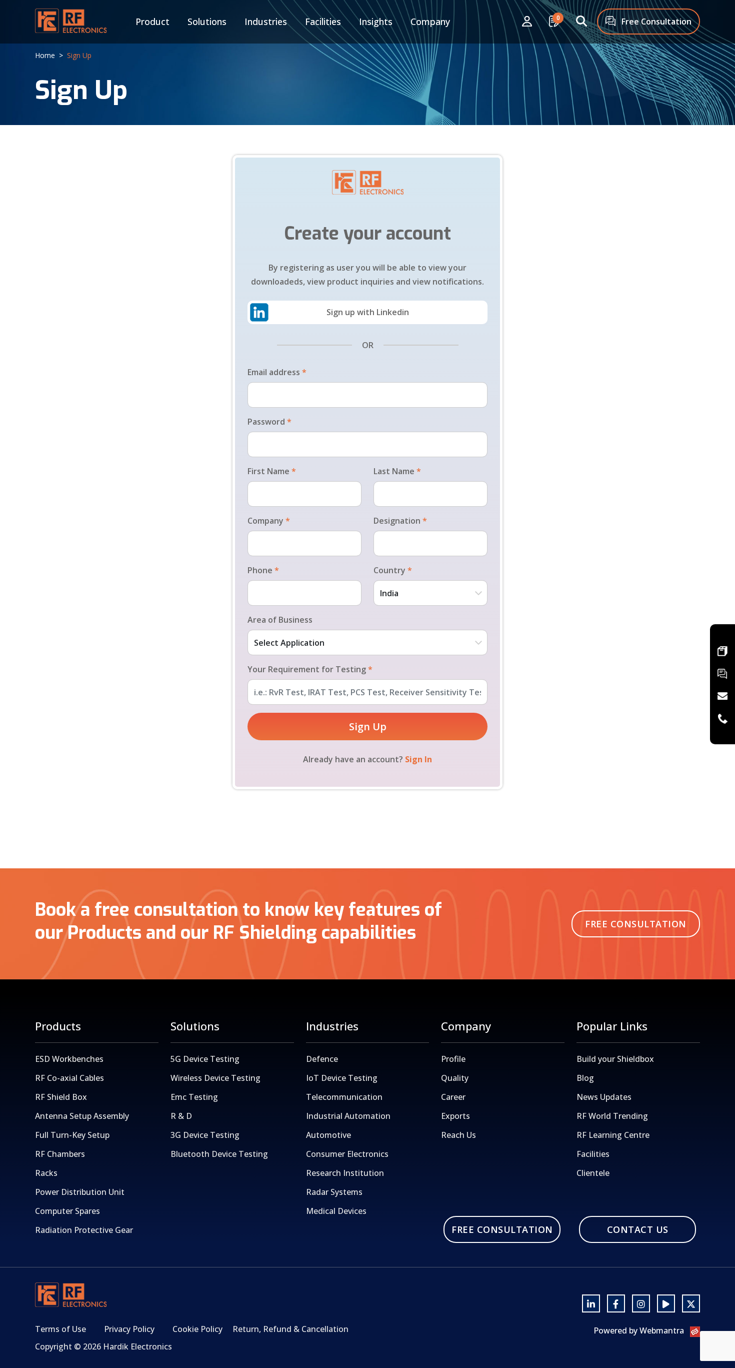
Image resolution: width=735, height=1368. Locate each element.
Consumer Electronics (347, 1153)
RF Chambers (60, 1153)
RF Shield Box (61, 1096)
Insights (375, 22)
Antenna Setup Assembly (82, 1115)
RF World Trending (612, 1115)
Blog (585, 1077)
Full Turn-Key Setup (72, 1134)
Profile (453, 1058)
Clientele (593, 1172)
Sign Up (367, 726)
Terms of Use (60, 1328)
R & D (181, 1115)
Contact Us (637, 1229)
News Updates (604, 1096)
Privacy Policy (129, 1328)
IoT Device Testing (342, 1077)
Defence (322, 1058)
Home (45, 55)
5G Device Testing (205, 1058)
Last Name (397, 471)
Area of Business (280, 619)
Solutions (207, 22)
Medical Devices (336, 1210)
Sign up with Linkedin (367, 312)
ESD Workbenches (69, 1058)
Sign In (418, 759)
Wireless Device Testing (215, 1077)
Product (153, 22)
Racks (46, 1172)
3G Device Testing (205, 1134)
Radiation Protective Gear (84, 1229)
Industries (265, 22)
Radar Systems (334, 1191)
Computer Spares (67, 1210)
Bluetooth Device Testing (219, 1153)
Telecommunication (344, 1096)
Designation (400, 520)
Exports (455, 1115)
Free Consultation (656, 21)
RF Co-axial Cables (69, 1077)
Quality (454, 1077)
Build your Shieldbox (615, 1058)
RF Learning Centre (613, 1134)
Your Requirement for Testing (310, 669)
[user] (527, 22)
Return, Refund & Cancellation (290, 1328)
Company (430, 22)
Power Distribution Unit (79, 1191)
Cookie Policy (197, 1328)
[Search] (581, 22)
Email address (277, 372)
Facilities (323, 22)
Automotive (328, 1134)
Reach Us (458, 1134)
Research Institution (345, 1172)
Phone (263, 570)
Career (453, 1096)
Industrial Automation (348, 1115)
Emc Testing (194, 1096)
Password (270, 421)
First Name (272, 471)
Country (393, 570)
